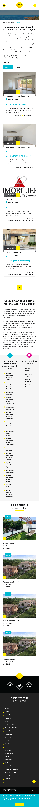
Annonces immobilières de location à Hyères (9, 479)
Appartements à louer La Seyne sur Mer (10, 465)
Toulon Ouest (9, 731)
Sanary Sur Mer (9, 715)
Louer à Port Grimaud (28, 375)
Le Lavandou (9, 753)
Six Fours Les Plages (11, 727)
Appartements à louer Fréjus (10, 408)
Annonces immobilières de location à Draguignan (9, 415)
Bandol (7, 740)
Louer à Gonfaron (28, 380)
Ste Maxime (8, 759)
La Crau (7, 762)
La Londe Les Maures (11, 772)
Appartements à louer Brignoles (10, 433)
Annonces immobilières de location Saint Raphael (10, 442)
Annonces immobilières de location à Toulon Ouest (10, 401)
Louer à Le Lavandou (28, 386)
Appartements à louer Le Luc (10, 471)
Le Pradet (8, 766)
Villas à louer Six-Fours (9, 486)
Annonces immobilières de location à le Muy (10, 425)
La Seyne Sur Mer (10, 724)
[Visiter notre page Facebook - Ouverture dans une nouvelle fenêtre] (10, 689)
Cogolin (11, 22)
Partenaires (20, 790)
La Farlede (8, 775)
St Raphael (8, 718)
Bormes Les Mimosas (11, 769)
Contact (25, 790)
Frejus (6, 721)
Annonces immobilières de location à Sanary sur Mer (10, 493)
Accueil (5, 22)
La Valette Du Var (10, 750)
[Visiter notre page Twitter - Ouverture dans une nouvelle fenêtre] (19, 689)
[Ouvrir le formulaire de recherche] (34, 5)
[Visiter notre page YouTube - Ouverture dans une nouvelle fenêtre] (29, 689)
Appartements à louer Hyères (10, 393)
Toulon (7, 708)
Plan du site (5, 790)
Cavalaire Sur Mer (10, 747)
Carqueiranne (9, 782)
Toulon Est (8, 737)
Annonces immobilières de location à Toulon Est (9, 386)
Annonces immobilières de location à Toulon (9, 376)
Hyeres (7, 711)
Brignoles (7, 778)
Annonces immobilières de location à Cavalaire (9, 456)
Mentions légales (13, 790)
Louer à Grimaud (27, 370)
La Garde (7, 743)
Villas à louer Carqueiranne (10, 449)
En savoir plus (14, 800)
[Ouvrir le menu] (4, 5)
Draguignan (8, 734)
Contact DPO (30, 790)
